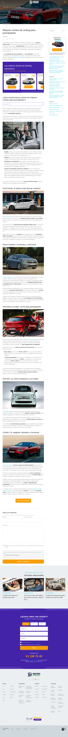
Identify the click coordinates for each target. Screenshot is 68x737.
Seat (4, 691)
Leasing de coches (28, 692)
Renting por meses (21, 687)
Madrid (36, 686)
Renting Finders (6, 7)
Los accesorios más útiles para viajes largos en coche (56, 57)
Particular (26, 623)
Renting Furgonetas (61, 703)
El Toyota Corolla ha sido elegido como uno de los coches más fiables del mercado (57, 67)
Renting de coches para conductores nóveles (54, 85)
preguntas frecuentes (32, 660)
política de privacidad (35, 642)
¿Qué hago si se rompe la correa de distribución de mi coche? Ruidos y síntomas (56, 96)
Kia (3, 689)
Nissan (11, 697)
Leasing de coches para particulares (29, 687)
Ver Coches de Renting (23, 500)
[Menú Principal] (3, 2)
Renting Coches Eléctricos (53, 707)
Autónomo (34, 623)
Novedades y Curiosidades (55, 111)
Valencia (37, 689)
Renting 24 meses (21, 696)
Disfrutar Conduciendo (54, 107)
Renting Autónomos (53, 699)
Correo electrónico (28, 517)
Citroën (12, 689)
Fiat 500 (6, 411)
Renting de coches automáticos (29, 696)
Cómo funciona (60, 687)
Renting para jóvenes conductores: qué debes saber (56, 61)
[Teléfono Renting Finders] (65, 2)
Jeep (4, 700)
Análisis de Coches (53, 103)
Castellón (44, 697)
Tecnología (51, 113)
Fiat (3, 686)
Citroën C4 (6, 465)
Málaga (44, 691)
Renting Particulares (61, 695)
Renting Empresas (60, 699)
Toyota (4, 694)
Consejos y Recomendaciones (56, 105)
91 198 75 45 (34, 656)
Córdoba (37, 694)
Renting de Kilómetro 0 (28, 701)
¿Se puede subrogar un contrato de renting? (57, 89)
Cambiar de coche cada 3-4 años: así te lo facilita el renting (57, 82)
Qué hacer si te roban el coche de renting (57, 64)
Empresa (42, 623)
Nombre (5, 517)
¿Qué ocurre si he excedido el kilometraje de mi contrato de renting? (56, 92)
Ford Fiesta (7, 216)
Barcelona (44, 686)
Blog (11, 7)
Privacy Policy (35, 552)
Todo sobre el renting (17, 7)
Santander (44, 689)
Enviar (34, 648)
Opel (4, 697)
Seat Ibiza (31, 339)
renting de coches (16, 57)
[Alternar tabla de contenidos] (23, 104)
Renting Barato (53, 695)
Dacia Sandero (7, 277)
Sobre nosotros (53, 687)
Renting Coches (53, 712)
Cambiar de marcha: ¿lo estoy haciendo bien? (56, 79)
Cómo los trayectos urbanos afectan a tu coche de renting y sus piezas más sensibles (56, 71)
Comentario (5, 525)
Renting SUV (54, 702)
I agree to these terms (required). (12, 555)
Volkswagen (13, 691)
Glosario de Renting (61, 707)
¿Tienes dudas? (52, 691)
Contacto (60, 690)
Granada (37, 697)
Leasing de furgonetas (21, 692)
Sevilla (36, 691)
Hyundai (12, 686)
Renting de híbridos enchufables (22, 701)
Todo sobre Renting (53, 115)
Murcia (43, 694)
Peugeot (12, 694)
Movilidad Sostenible (54, 109)
